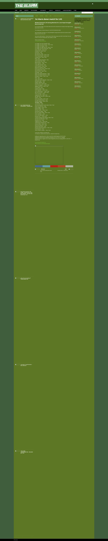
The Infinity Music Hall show (40, 41)
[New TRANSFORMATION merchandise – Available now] (17, 147)
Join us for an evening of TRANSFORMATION (26, 279)
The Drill (79, 74)
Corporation (80, 36)
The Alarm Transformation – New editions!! (26, 365)
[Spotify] (93, 1)
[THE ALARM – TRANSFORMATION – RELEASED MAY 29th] (17, 493)
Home (16, 10)
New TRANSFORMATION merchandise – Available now (26, 106)
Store (75, 10)
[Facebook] (89, 1)
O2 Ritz (80, 57)
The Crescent (79, 32)
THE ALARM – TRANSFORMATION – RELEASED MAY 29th (27, 452)
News (21, 10)
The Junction (80, 82)
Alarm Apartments (67, 10)
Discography (43, 10)
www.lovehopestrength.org (40, 142)
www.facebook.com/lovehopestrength (42, 143)
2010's (46, 15)
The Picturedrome (81, 28)
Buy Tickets (77, 29)
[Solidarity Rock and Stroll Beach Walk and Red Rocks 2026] (17, 60)
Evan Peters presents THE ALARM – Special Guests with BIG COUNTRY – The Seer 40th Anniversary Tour (26, 193)
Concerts (26, 10)
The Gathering (34, 10)
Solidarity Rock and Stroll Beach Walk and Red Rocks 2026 (27, 19)
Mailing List (58, 10)
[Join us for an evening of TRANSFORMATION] (17, 320)
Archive (41, 15)
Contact (51, 10)
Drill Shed (79, 49)
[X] (91, 1)
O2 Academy (82, 40)
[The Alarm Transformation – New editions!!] (17, 406)
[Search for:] (87, 12)
